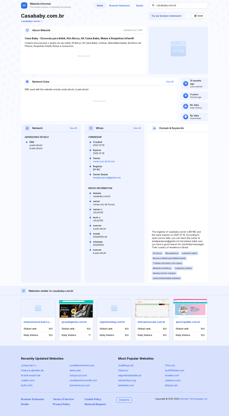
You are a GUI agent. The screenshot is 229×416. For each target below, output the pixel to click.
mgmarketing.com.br (112, 321)
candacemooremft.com (83, 380)
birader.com (172, 375)
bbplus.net (171, 385)
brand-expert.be (30, 375)
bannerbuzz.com (80, 385)
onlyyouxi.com (78, 375)
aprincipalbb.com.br (188, 321)
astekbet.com (126, 385)
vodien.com (28, 380)
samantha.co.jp (127, 380)
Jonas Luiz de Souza (103, 161)
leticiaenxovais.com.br (151, 321)
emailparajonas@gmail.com (107, 177)
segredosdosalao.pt (129, 375)
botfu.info (27, 385)
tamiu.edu (75, 370)
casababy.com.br (30, 21)
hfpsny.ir (123, 370)
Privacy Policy (61, 404)
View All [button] (170, 81)
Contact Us (124, 400)
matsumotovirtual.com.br (39, 321)
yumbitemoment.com (82, 365)
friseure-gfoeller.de (32, 370)
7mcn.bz (170, 365)
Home (100, 5)
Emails (139, 5)
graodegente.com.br (74, 321)
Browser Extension (119, 5)
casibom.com (173, 380)
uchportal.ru (28, 365)
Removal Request (95, 404)
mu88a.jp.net (126, 365)
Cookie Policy (93, 399)
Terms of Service (63, 399)
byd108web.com (174, 370)
